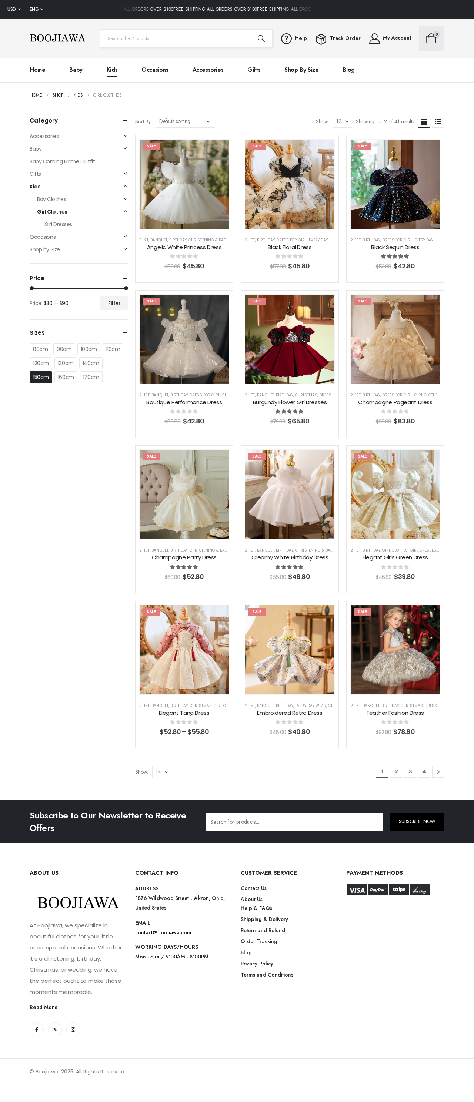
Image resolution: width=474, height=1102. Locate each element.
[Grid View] (424, 121)
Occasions (154, 70)
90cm (64, 349)
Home (37, 70)
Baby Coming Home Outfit (62, 161)
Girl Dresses (423, 550)
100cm (89, 349)
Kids (112, 70)
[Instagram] (73, 1029)
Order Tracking (259, 941)
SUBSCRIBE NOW (417, 821)
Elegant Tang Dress (184, 713)
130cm (66, 363)
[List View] (438, 121)
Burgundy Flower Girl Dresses (290, 402)
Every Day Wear (324, 240)
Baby (75, 70)
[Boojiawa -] (57, 38)
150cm (41, 377)
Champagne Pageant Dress (395, 402)
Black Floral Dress (289, 247)
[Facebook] (37, 1029)
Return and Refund (263, 930)
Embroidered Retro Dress (289, 713)
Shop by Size (301, 70)
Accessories (208, 70)
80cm (40, 349)
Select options (190, 221)
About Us (252, 899)
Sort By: (143, 121)
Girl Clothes (427, 395)
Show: (322, 121)
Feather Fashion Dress (395, 713)
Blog (348, 70)
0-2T (143, 240)
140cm (91, 363)
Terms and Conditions (267, 974)
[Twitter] (55, 1029)
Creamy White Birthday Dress (289, 557)
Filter (114, 303)
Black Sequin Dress (395, 247)
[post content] (184, 184)
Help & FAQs (256, 908)
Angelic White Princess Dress (184, 247)
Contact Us (254, 888)
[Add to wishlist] (218, 151)
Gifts (253, 70)
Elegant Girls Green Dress (395, 557)
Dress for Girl (292, 240)
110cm (113, 349)
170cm (91, 377)
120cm (41, 363)
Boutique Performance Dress (184, 402)
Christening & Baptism (211, 240)
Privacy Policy (257, 963)
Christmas (306, 395)
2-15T (250, 240)
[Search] (261, 38)
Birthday (178, 240)
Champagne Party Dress (184, 557)
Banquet (158, 240)
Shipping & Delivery (264, 919)
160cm (66, 377)
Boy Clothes (51, 199)
